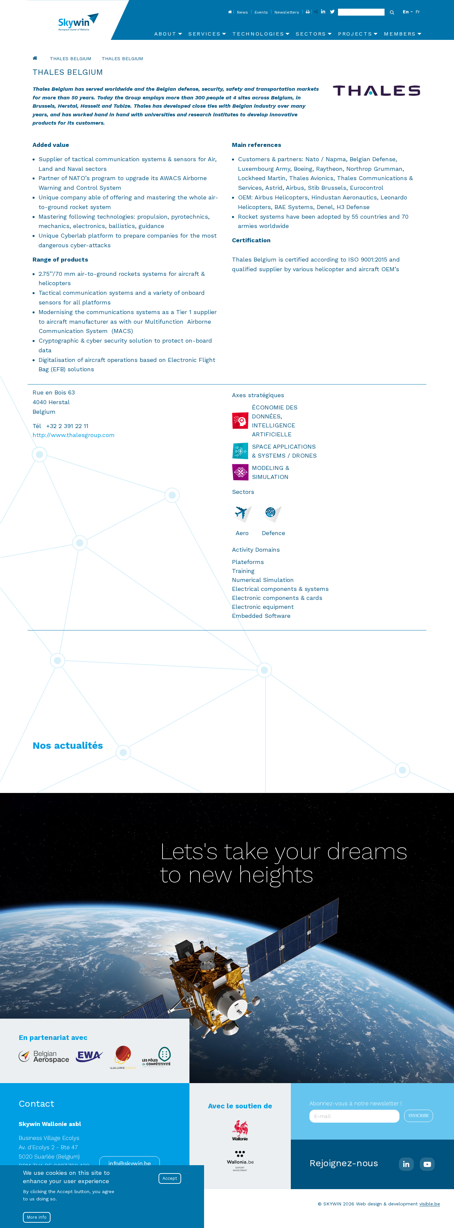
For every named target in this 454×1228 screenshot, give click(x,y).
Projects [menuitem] (355, 34)
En (406, 11)
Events (261, 12)
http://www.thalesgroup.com (74, 434)
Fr (417, 11)
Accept (170, 1178)
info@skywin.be (129, 1163)
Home (229, 12)
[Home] (80, 20)
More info (37, 1216)
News (242, 12)
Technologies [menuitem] (258, 34)
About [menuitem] (165, 34)
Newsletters (287, 12)
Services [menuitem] (204, 34)
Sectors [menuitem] (311, 34)
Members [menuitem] (400, 34)
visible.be (429, 1203)
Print (306, 12)
